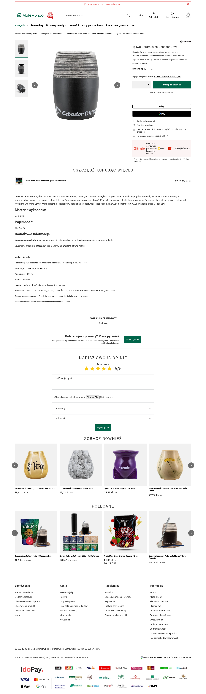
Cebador (26, 257)
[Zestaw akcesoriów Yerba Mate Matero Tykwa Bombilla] (170, 532)
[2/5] (92, 369)
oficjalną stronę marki (74, 246)
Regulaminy (112, 585)
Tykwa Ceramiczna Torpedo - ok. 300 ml (120, 488)
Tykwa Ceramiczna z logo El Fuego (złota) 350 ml (34, 488)
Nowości (74, 25)
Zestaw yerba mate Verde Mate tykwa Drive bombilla (45, 181)
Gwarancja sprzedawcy (37, 268)
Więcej (82, 263)
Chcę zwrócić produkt (25, 606)
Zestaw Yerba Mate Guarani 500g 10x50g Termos (79, 556)
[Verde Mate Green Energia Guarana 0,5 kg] (125, 532)
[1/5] (86, 369)
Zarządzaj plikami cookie (116, 615)
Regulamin (110, 601)
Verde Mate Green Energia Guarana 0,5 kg (121, 556)
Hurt (134, 25)
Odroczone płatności (146, 129)
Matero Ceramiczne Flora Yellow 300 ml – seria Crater (168, 489)
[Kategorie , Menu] (28, 25)
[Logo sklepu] (35, 15)
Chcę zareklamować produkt (28, 601)
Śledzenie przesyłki (23, 597)
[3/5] (98, 369)
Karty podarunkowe (92, 25)
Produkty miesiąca (56, 25)
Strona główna (31, 34)
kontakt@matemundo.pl (39, 649)
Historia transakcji (68, 610)
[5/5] (109, 369)
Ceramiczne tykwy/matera (102, 34)
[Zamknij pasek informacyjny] (188, 4)
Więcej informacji (182, 148)
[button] (35, 85)
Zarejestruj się (66, 592)
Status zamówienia (24, 592)
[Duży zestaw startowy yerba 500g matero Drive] (36, 532)
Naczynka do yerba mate (77, 34)
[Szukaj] (128, 15)
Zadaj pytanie (132, 339)
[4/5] (104, 369)
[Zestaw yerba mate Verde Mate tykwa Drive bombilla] (19, 181)
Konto (63, 585)
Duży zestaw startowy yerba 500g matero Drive (33, 556)
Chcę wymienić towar (25, 610)
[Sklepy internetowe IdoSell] (166, 657)
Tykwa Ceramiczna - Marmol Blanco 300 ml (77, 488)
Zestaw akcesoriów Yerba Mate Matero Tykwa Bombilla (167, 557)
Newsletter (65, 620)
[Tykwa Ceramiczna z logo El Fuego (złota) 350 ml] (36, 465)
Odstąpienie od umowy (115, 610)
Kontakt (18, 615)
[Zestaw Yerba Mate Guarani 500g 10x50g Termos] (81, 532)
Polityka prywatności (114, 606)
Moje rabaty (65, 615)
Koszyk (63, 597)
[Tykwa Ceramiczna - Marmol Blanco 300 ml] (81, 465)
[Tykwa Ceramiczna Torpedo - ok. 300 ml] (125, 465)
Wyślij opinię (103, 427)
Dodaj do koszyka (172, 84)
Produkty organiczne (117, 25)
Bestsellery (37, 25)
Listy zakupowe (67, 601)
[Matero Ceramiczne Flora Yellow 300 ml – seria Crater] (170, 465)
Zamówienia (22, 585)
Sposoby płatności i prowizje (118, 597)
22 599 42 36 (21, 649)
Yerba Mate (57, 34)
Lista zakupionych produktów (74, 606)
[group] (76, 85)
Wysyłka (109, 592)
